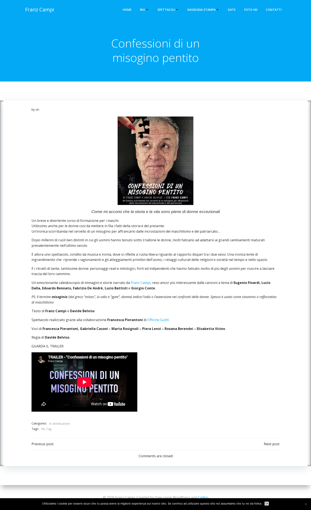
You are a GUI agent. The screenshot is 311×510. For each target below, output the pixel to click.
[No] (306, 504)
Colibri (203, 497)
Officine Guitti (158, 319)
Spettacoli (166, 10)
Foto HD (250, 10)
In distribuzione (59, 424)
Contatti (274, 10)
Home (127, 10)
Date (232, 10)
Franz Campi (140, 282)
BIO (142, 10)
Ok (266, 503)
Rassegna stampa (201, 10)
